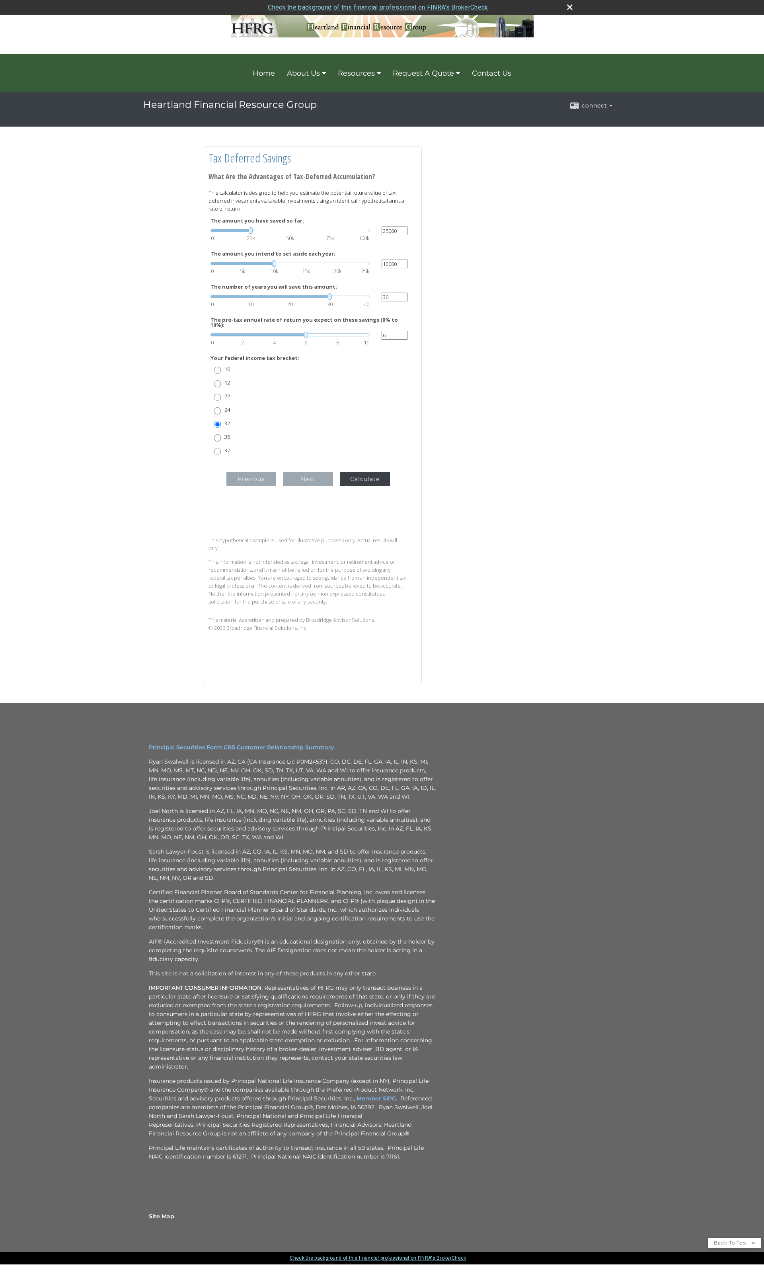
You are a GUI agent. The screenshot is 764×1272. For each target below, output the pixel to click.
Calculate (365, 479)
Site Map (161, 1216)
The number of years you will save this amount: (273, 286)
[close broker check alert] (570, 7)
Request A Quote (423, 73)
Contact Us (491, 73)
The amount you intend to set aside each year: (272, 253)
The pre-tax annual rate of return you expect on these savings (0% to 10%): (304, 322)
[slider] (290, 230)
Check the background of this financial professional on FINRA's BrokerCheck (378, 7)
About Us (303, 73)
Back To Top (731, 1243)
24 (227, 409)
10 (227, 369)
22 (227, 396)
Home (264, 73)
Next (308, 479)
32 (227, 423)
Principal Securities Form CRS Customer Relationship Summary (241, 747)
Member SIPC (376, 1098)
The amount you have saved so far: (257, 220)
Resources (356, 73)
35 (227, 437)
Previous (251, 479)
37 (227, 450)
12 (227, 382)
